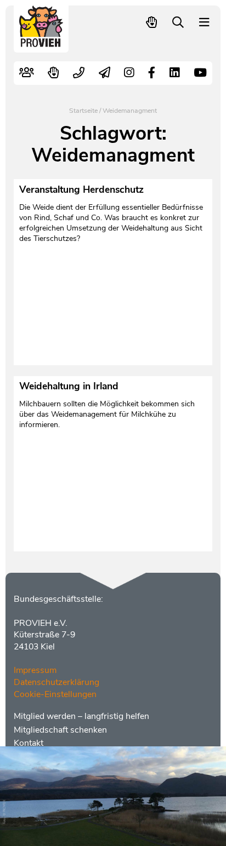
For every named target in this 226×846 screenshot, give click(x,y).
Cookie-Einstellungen (55, 694)
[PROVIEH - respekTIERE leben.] (41, 42)
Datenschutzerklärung (56, 682)
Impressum (35, 670)
